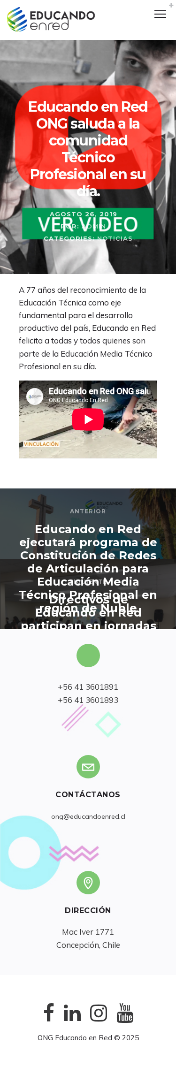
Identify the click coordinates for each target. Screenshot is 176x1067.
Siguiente (88, 581)
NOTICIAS (115, 238)
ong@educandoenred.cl (88, 816)
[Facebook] (48, 1020)
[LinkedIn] (72, 1020)
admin (94, 226)
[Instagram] (98, 1020)
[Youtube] (125, 1020)
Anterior (88, 511)
